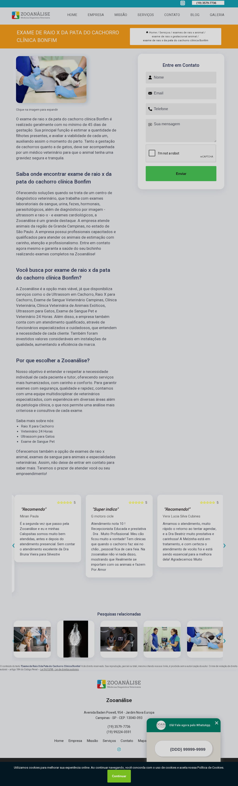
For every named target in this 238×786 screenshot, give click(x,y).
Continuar (119, 776)
